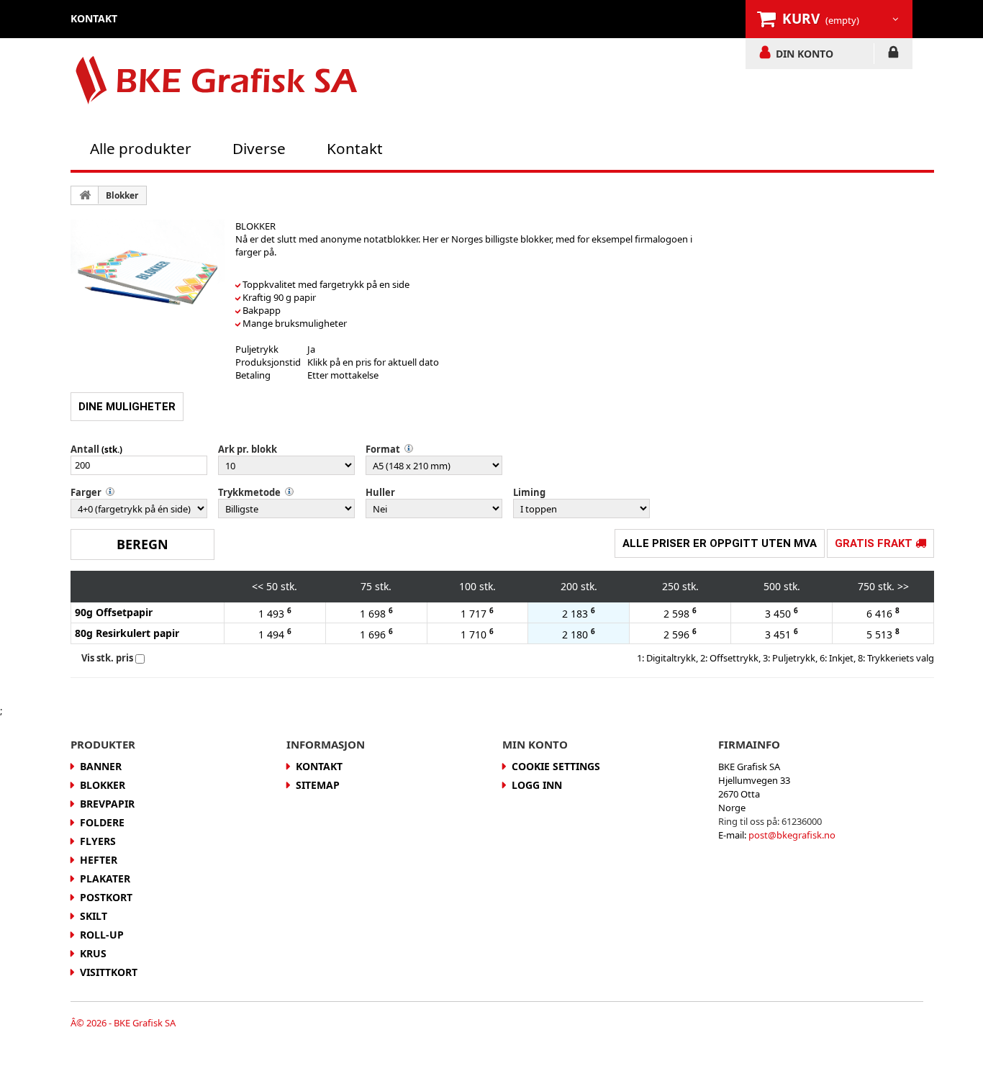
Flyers (98, 841)
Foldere (102, 822)
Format (383, 449)
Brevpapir (107, 803)
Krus (93, 953)
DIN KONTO (804, 53)
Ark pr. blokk (247, 449)
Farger (86, 492)
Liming (529, 492)
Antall (85, 449)
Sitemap (318, 785)
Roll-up (102, 934)
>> (903, 586)
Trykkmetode (249, 492)
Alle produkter (140, 148)
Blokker (122, 195)
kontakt (94, 18)
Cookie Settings (556, 766)
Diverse (259, 148)
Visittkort (108, 972)
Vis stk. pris (107, 657)
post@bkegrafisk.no (791, 834)
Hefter (98, 860)
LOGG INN (893, 54)
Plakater (105, 878)
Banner (101, 766)
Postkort (106, 897)
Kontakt (355, 148)
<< (257, 586)
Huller (380, 492)
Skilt (93, 916)
